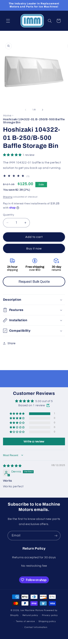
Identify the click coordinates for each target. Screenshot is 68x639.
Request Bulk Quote (34, 282)
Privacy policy (50, 615)
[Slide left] (25, 110)
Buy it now (34, 248)
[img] (12, 465)
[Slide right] (42, 110)
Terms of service (25, 621)
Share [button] (11, 343)
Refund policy (30, 615)
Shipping (7, 197)
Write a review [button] (34, 441)
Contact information (35, 627)
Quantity (8, 215)
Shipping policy (47, 621)
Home (7, 115)
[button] (8, 20)
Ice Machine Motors (31, 610)
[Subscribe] (56, 535)
